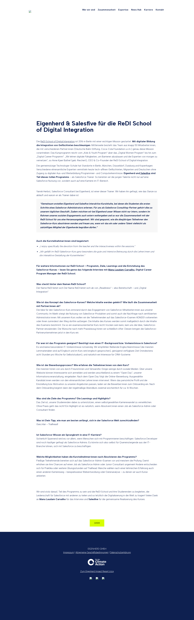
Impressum (68, 552)
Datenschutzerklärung (120, 552)
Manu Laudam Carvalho (121, 269)
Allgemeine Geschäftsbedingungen (92, 552)
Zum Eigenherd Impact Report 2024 (97, 571)
